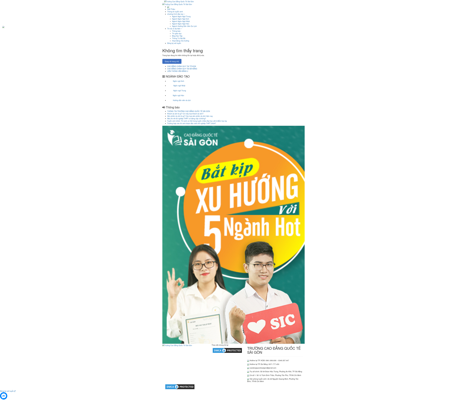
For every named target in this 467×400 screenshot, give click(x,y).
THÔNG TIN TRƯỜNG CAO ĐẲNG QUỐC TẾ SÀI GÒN (188, 111)
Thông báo (176, 31)
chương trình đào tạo (175, 14)
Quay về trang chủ (172, 61)
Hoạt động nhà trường (180, 40)
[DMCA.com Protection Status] (227, 350)
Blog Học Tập (177, 36)
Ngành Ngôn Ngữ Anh (180, 19)
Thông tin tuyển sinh (175, 11)
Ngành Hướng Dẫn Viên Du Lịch (184, 26)
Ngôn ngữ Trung (179, 90)
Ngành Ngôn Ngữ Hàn (180, 23)
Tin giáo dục (177, 33)
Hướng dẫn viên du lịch (182, 100)
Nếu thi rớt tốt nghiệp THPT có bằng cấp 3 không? (186, 118)
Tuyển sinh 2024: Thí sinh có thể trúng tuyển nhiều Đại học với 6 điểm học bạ (197, 121)
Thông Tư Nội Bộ (178, 38)
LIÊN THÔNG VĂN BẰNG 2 (177, 71)
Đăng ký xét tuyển (174, 43)
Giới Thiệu (171, 9)
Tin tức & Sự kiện (174, 28)
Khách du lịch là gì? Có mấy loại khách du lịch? (185, 113)
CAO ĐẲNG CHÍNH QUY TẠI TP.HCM (181, 66)
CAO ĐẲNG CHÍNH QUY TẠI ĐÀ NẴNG (182, 68)
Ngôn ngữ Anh (178, 81)
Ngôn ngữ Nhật (179, 85)
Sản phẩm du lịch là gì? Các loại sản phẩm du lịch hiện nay (190, 116)
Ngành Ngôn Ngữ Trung (181, 16)
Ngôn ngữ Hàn (178, 95)
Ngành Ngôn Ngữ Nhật (181, 21)
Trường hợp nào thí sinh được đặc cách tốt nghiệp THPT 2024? (191, 123)
